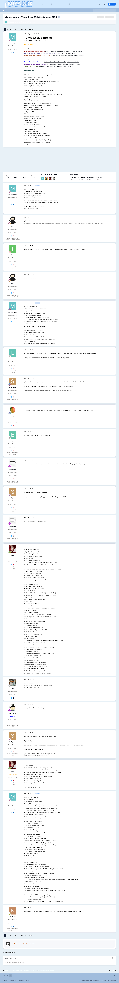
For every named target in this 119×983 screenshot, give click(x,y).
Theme (6, 980)
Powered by (108, 980)
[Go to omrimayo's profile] (12, 463)
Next (22, 29)
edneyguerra (13, 441)
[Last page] (25, 29)
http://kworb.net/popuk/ (69, 53)
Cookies (27, 980)
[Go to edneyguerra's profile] (12, 435)
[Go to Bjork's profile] (12, 220)
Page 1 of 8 (32, 29)
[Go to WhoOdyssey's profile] (46, 178)
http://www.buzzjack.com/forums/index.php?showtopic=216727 (55, 66)
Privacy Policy (13, 980)
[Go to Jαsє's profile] (50, 178)
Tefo (12, 688)
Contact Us (21, 980)
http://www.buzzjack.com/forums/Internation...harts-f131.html (63, 64)
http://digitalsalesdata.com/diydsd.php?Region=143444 (68, 55)
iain (12, 255)
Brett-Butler (12, 713)
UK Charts (32, 22)
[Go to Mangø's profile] (12, 410)
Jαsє (12, 555)
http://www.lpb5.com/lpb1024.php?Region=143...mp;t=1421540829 (63, 51)
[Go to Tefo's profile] (54, 178)
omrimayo (12, 469)
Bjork (12, 226)
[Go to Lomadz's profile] (12, 353)
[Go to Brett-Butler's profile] (12, 707)
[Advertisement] (59, 159)
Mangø (13, 416)
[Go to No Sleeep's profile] (12, 910)
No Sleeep (13, 916)
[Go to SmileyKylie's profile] (12, 381)
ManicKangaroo (12, 22)
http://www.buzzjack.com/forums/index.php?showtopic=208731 (61, 62)
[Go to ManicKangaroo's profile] (6, 22)
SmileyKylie (12, 387)
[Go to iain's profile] (12, 249)
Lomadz (12, 359)
